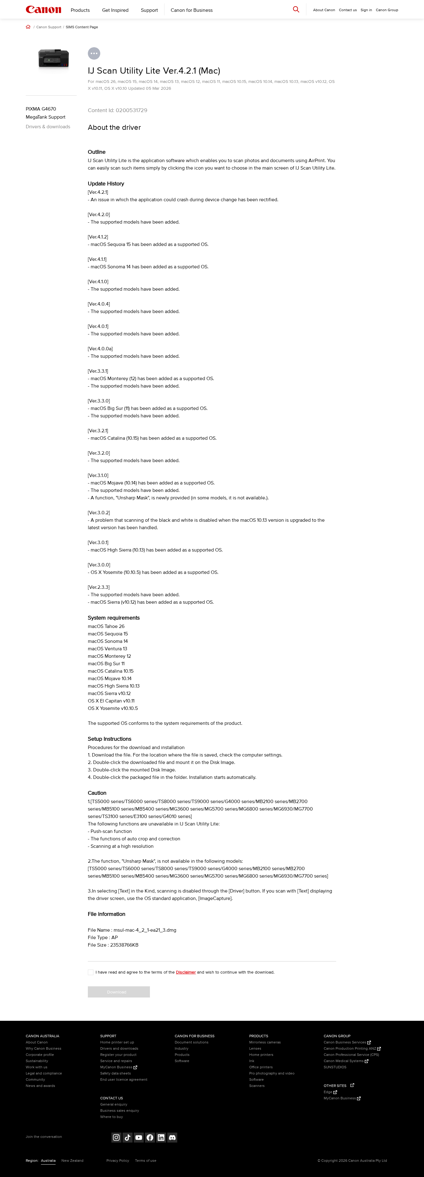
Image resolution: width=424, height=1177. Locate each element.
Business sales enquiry (119, 1110)
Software (182, 1061)
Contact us (348, 10)
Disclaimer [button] (186, 972)
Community (35, 1079)
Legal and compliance (44, 1073)
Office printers (261, 1067)
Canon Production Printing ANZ (350, 1048)
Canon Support (48, 27)
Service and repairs (116, 1061)
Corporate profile (40, 1054)
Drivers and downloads (119, 1048)
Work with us (36, 1067)
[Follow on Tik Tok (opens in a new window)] (128, 1138)
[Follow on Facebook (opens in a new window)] (150, 1138)
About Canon (37, 1042)
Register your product (118, 1054)
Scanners (257, 1086)
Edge (328, 1092)
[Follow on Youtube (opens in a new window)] (139, 1138)
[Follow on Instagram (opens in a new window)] (116, 1138)
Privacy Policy (117, 1160)
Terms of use (145, 1160)
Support (149, 10)
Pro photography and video (272, 1073)
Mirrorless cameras (265, 1042)
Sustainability (37, 1061)
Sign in (366, 10)
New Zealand (72, 1160)
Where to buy (111, 1117)
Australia (48, 1160)
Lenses (255, 1048)
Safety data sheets (115, 1073)
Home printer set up (117, 1042)
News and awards (40, 1086)
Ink (251, 1061)
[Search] (296, 9)
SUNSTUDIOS (335, 1067)
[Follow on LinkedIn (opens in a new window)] (161, 1138)
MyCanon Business (116, 1067)
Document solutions (192, 1042)
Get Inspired (115, 10)
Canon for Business (192, 10)
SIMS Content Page (82, 27)
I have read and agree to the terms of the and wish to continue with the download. (185, 972)
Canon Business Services (345, 1042)
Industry (181, 1048)
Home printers (261, 1054)
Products (80, 10)
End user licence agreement (123, 1079)
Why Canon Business (43, 1048)
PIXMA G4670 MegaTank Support (45, 113)
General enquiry (113, 1104)
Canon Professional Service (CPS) (351, 1054)
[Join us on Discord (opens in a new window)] (172, 1138)
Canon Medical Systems (344, 1061)
